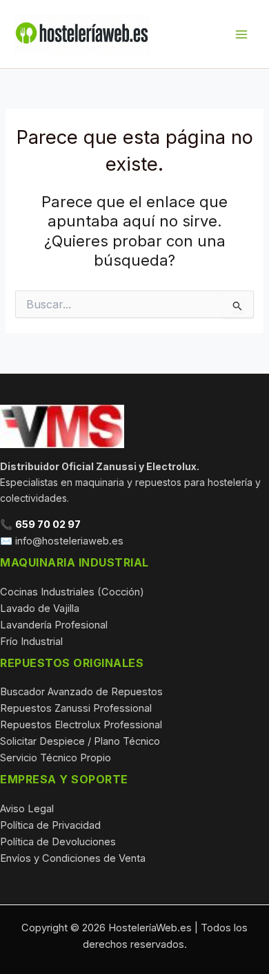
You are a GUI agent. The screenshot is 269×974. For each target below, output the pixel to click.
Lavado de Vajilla (39, 608)
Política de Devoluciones (58, 842)
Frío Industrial (31, 641)
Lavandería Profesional (54, 625)
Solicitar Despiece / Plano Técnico (80, 741)
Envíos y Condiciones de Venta (73, 858)
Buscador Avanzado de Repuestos (81, 692)
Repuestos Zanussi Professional (76, 708)
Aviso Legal (27, 809)
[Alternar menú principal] (241, 33)
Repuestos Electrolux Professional (81, 725)
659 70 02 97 (48, 524)
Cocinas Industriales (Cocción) (72, 592)
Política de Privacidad (50, 825)
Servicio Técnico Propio (55, 758)
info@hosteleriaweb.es (69, 541)
